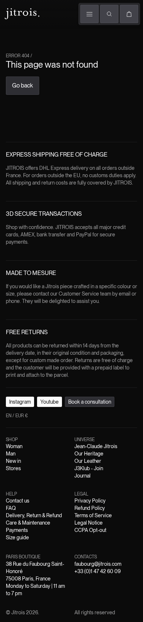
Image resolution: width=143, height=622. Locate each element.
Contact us (17, 501)
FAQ (11, 508)
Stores (13, 468)
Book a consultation (89, 402)
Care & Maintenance (28, 523)
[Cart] (129, 14)
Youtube (49, 402)
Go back (22, 85)
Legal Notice (88, 523)
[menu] (89, 14)
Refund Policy (89, 508)
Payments (17, 530)
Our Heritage (88, 454)
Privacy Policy (90, 501)
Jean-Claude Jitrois (95, 446)
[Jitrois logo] (21, 12)
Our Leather (87, 461)
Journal (82, 476)
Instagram (20, 402)
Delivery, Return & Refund (34, 515)
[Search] (109, 14)
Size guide (17, 537)
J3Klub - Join (88, 468)
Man (10, 454)
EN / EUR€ (17, 415)
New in (13, 461)
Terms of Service (93, 515)
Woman (14, 446)
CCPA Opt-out (90, 530)
